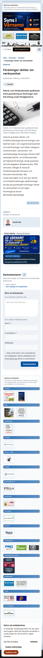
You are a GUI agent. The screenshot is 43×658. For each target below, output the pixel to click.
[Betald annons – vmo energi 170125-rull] (9, 583)
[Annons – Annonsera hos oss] (21, 396)
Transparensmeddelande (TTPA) (15, 262)
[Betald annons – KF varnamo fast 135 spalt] (21, 583)
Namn (8, 323)
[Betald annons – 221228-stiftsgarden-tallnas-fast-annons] (9, 459)
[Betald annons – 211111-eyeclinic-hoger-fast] (9, 474)
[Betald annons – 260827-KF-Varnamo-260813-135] (9, 429)
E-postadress (11, 333)
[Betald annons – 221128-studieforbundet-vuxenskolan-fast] (21, 547)
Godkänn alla (11, 652)
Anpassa (34, 641)
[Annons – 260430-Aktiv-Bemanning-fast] (8, 36)
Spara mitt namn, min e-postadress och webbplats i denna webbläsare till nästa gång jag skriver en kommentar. (20, 356)
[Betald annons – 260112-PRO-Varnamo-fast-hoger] (9, 547)
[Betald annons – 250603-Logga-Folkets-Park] (9, 444)
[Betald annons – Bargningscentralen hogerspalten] (9, 503)
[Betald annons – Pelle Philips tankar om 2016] (21, 36)
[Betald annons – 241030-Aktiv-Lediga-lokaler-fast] (9, 396)
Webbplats (9, 343)
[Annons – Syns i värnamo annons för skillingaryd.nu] (21, 21)
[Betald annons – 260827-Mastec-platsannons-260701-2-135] (21, 412)
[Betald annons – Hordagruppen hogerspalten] (9, 613)
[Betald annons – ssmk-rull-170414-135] (9, 598)
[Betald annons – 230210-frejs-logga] (9, 532)
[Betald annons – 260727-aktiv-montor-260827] (9, 412)
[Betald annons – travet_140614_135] (34, 547)
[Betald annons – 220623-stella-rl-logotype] (9, 488)
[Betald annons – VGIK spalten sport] (21, 598)
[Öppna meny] (39, 49)
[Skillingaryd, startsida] (21, 49)
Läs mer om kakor (11, 641)
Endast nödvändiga (13, 647)
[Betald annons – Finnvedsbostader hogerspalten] (9, 518)
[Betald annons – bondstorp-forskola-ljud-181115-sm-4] (34, 36)
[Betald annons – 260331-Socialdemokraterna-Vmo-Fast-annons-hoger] (9, 564)
